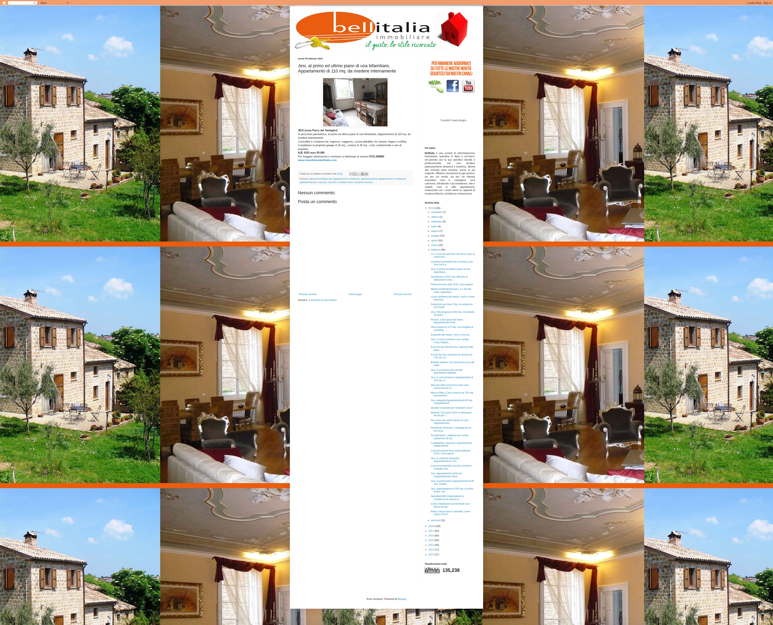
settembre (437, 221)
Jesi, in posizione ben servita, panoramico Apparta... (447, 371)
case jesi (332, 182)
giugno (435, 231)
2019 (431, 208)
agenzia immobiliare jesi (320, 179)
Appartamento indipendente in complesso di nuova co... (447, 497)
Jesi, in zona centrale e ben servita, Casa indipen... (450, 341)
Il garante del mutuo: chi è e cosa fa (450, 334)
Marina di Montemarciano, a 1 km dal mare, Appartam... (451, 290)
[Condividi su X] (359, 174)
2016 (431, 535)
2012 (431, 554)
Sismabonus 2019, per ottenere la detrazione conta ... (449, 278)
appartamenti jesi (369, 179)
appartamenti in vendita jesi (346, 179)
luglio (434, 226)
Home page (355, 294)
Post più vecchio (403, 294)
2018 (431, 526)
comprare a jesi (345, 182)
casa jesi (322, 182)
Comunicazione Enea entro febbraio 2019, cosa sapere (450, 452)
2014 (431, 545)
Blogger (402, 599)
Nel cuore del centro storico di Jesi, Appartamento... (450, 422)
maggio (435, 235)
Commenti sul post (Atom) (323, 300)
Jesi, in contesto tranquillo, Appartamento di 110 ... (445, 460)
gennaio (436, 520)
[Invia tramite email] (351, 174)
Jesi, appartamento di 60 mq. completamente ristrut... (446, 475)
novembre (437, 212)
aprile (434, 240)
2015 (431, 540)
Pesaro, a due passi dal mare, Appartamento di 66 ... (447, 321)
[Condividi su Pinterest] (367, 174)
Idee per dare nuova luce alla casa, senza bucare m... (450, 386)
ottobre (435, 217)
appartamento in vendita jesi (392, 179)
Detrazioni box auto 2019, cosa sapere (452, 284)
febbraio (436, 249)
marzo (435, 245)
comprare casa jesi (363, 182)
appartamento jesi (308, 182)
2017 (431, 531)
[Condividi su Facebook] (363, 174)
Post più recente (308, 294)
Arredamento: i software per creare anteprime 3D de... (450, 437)
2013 (431, 549)
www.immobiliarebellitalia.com (317, 160)
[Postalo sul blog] (355, 174)
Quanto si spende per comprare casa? (452, 407)
